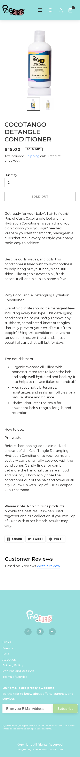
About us (9, 659)
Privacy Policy (12, 665)
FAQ (5, 654)
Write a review (48, 566)
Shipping (32, 156)
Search (7, 648)
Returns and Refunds (18, 671)
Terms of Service (14, 677)
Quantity (11, 175)
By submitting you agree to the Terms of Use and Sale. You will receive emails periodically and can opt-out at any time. (38, 727)
